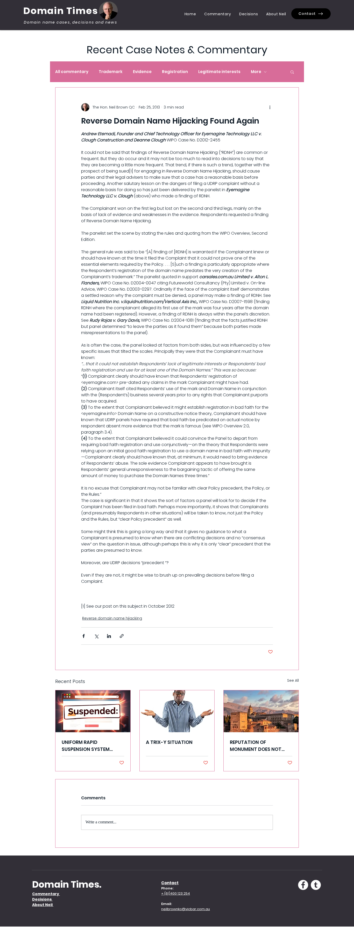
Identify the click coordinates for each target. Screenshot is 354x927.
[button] (292, 72)
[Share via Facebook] (83, 636)
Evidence (142, 71)
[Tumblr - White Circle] (316, 885)
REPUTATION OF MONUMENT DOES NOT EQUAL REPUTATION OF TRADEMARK (256, 746)
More (256, 71)
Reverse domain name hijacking (112, 618)
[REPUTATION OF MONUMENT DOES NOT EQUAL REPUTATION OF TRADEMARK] (261, 711)
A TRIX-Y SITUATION (169, 742)
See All (293, 680)
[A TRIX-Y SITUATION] (177, 711)
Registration (175, 71)
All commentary (71, 71)
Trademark (111, 71)
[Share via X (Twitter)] (96, 636)
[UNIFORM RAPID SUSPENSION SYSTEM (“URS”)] (92, 711)
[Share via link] (121, 636)
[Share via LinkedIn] (109, 636)
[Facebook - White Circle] (303, 885)
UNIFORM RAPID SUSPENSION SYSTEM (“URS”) (86, 746)
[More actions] (270, 107)
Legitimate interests (219, 71)
